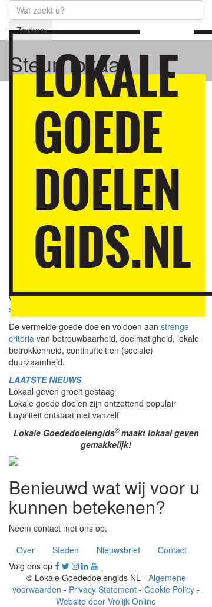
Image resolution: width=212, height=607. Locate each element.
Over (25, 550)
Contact (172, 550)
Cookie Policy (169, 589)
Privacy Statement (103, 589)
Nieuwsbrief (118, 550)
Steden (65, 550)
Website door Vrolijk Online (106, 601)
